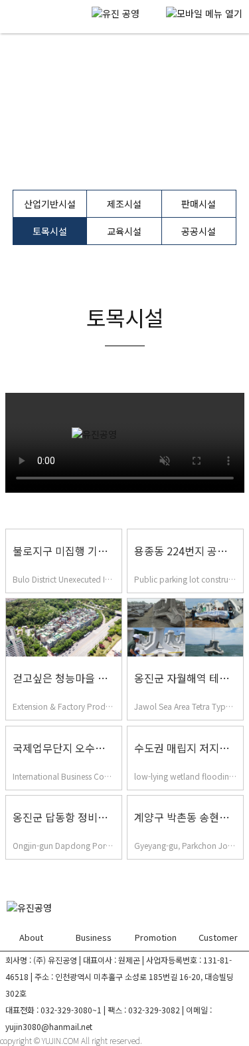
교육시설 (124, 231)
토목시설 (50, 231)
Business (94, 937)
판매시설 (198, 203)
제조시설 (124, 203)
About (31, 937)
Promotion (156, 937)
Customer (218, 937)
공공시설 (198, 231)
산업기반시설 (50, 203)
